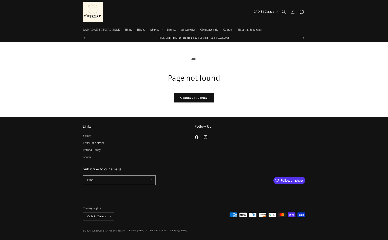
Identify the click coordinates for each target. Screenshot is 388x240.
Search (87, 135)
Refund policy (136, 230)
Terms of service (157, 230)
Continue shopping (194, 97)
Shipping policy (178, 230)
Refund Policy (92, 149)
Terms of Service (93, 142)
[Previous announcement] (84, 38)
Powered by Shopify (114, 230)
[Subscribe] (151, 180)
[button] (156, 30)
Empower (97, 230)
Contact (87, 157)
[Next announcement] (303, 38)
